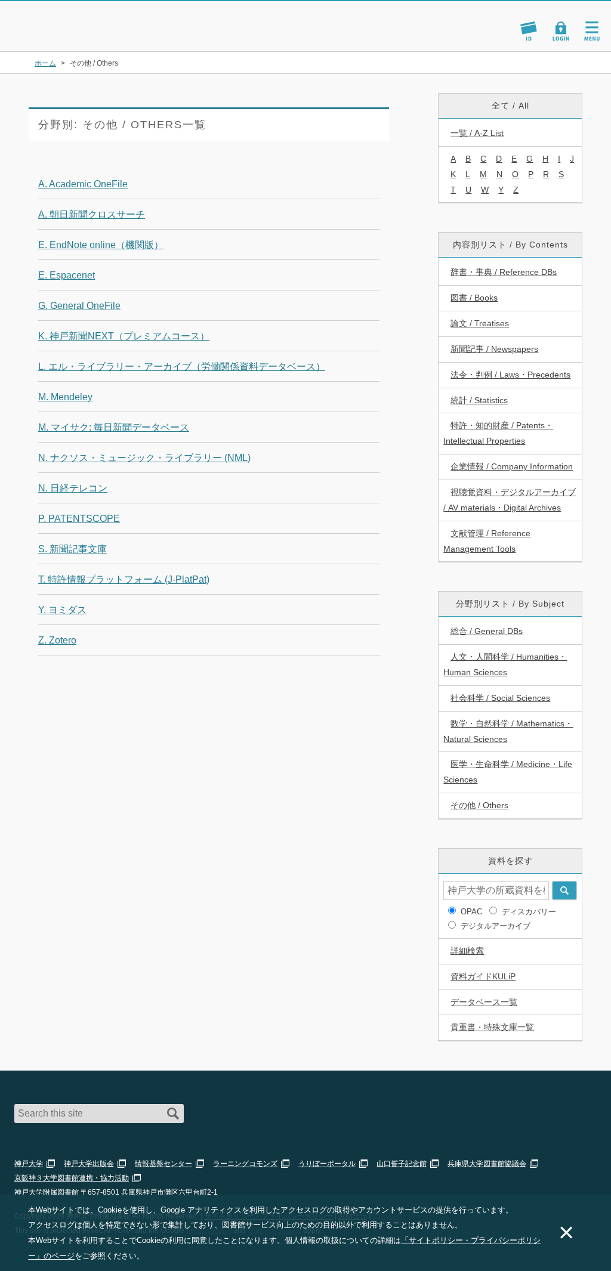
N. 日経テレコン (72, 488)
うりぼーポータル (327, 1163)
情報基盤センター (163, 1163)
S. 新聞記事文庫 (72, 549)
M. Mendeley (65, 397)
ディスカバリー (529, 911)
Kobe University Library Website (63, 35)
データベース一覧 (483, 1002)
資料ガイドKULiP (483, 976)
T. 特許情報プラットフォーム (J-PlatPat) (123, 579)
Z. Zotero (57, 640)
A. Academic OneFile (83, 184)
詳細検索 (467, 950)
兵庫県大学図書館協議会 (487, 1163)
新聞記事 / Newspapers (494, 349)
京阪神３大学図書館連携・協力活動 (71, 1178)
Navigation (592, 31)
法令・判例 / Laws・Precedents (510, 374)
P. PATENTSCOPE (79, 519)
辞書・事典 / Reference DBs (503, 272)
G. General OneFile (79, 306)
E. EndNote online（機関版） (100, 245)
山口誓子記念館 (402, 1163)
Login (561, 31)
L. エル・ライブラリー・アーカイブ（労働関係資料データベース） (181, 366)
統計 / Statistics (479, 400)
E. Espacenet (66, 275)
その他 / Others (479, 805)
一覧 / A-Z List (477, 133)
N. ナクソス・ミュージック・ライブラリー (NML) (144, 458)
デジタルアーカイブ (495, 925)
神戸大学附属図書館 (79, 20)
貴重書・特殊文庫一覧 (492, 1027)
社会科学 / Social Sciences (500, 698)
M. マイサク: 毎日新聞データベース (113, 427)
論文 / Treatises (479, 323)
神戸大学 (28, 1163)
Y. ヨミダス (62, 610)
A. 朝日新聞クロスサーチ (91, 214)
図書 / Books (474, 297)
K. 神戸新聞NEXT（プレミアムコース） (123, 336)
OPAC (471, 911)
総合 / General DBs (486, 631)
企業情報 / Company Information (511, 466)
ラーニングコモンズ (245, 1163)
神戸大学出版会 (89, 1163)
